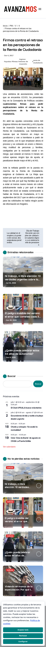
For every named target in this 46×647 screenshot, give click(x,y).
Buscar (12, 376)
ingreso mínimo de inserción (23, 61)
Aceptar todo (23, 630)
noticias (10, 468)
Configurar (23, 641)
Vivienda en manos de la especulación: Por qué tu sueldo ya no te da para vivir (18, 591)
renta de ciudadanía (38, 61)
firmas (15, 61)
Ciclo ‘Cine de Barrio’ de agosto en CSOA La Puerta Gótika (26, 439)
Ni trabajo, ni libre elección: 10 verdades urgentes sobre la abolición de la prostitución (23, 279)
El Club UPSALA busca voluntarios (26, 407)
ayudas (8, 61)
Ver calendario (9, 446)
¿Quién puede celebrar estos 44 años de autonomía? (22, 352)
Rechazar (23, 636)
